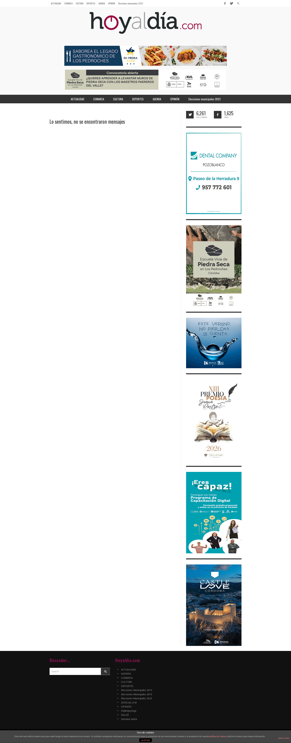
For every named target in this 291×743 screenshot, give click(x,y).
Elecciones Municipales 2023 (136, 698)
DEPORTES (127, 686)
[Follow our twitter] (190, 114)
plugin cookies (283, 738)
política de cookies (218, 736)
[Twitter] (231, 3)
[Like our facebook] (217, 114)
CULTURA (126, 681)
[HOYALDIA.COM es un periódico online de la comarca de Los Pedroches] (145, 26)
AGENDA (126, 673)
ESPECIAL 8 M (129, 702)
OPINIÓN (126, 706)
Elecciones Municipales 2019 (136, 694)
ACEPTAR (145, 740)
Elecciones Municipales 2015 (136, 690)
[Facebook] (225, 3)
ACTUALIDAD (128, 669)
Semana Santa (129, 719)
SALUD (125, 714)
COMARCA (127, 677)
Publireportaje (128, 710)
